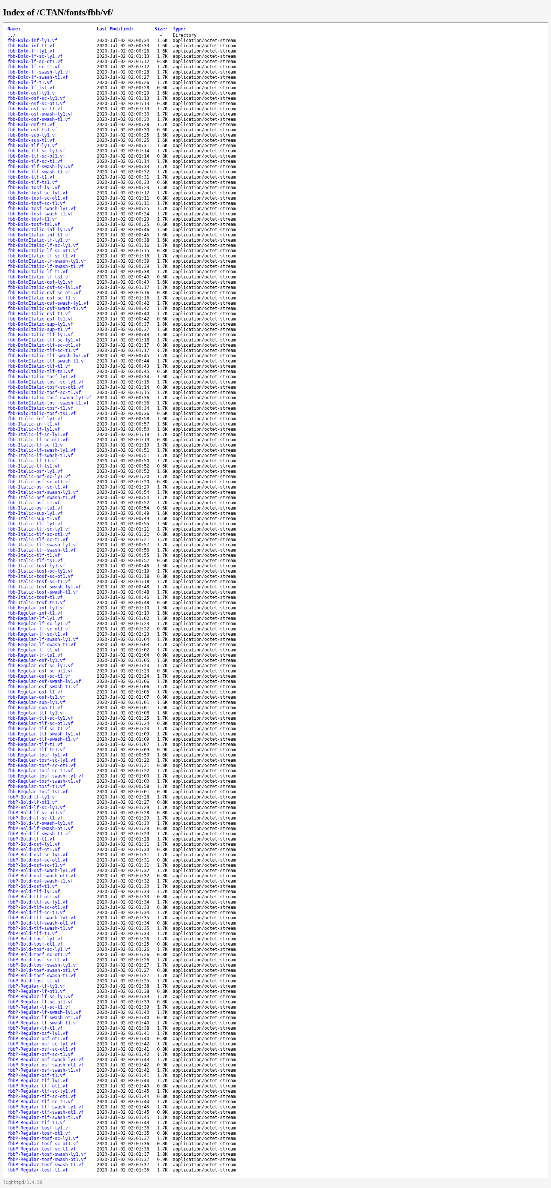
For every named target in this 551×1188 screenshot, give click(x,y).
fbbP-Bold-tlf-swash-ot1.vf (41, 923)
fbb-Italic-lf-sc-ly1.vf (37, 434)
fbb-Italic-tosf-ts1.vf (36, 602)
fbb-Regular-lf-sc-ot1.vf (38, 629)
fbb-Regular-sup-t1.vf (35, 707)
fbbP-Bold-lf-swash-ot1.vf (40, 828)
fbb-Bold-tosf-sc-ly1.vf (37, 192)
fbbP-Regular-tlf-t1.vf (36, 1122)
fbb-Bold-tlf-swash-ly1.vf (40, 166)
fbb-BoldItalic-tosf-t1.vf (40, 408)
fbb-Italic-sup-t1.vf (33, 518)
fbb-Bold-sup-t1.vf (31, 140)
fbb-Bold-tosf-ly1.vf (33, 187)
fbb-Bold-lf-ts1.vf (31, 87)
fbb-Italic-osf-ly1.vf (35, 471)
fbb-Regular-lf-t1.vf (33, 650)
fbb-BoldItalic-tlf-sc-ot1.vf (44, 345)
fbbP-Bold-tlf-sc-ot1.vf (37, 907)
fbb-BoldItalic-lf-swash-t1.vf (45, 266)
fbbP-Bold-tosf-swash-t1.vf (41, 975)
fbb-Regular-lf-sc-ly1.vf (38, 623)
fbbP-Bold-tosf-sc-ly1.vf (38, 949)
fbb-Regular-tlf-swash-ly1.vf (44, 734)
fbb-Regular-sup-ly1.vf (36, 702)
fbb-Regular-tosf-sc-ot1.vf (41, 765)
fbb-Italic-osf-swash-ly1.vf (42, 492)
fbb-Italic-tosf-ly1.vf (36, 565)
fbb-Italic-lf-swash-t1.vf (40, 455)
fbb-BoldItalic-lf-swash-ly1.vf (46, 261)
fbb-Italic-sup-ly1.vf (35, 513)
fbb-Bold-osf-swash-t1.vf (38, 119)
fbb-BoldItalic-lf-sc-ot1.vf (42, 250)
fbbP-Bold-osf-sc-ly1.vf (37, 854)
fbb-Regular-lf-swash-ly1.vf (42, 639)
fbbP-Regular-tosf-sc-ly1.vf (42, 1138)
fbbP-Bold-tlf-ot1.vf (33, 896)
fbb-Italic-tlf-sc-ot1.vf (38, 534)
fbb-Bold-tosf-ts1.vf (33, 224)
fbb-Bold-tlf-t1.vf (31, 177)
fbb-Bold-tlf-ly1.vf (32, 145)
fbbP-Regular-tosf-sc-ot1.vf (42, 1143)
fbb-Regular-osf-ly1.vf (36, 660)
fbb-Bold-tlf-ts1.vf (32, 182)
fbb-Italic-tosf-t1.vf (35, 597)
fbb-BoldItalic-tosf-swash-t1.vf (48, 403)
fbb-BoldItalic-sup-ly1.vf (40, 324)
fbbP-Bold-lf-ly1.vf (32, 797)
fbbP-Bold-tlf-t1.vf (32, 933)
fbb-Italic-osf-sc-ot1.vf (38, 481)
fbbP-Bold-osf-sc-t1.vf (36, 865)
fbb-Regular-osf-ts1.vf (36, 697)
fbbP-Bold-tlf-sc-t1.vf (36, 912)
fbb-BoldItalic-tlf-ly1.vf (40, 334)
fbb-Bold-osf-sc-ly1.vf (36, 98)
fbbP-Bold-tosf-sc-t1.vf (37, 959)
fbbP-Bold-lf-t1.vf (31, 839)
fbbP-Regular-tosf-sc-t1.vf (41, 1149)
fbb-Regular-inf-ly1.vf (36, 608)
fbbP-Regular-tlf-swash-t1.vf (44, 1117)
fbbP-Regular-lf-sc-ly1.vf (40, 996)
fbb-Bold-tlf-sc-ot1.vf (36, 156)
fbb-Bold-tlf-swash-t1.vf (38, 171)
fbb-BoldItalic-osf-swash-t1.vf (46, 308)
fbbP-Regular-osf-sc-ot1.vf (41, 1049)
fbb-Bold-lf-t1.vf (29, 82)
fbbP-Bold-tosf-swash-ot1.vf (42, 970)
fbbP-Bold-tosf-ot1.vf (35, 944)
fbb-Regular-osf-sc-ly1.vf (40, 665)
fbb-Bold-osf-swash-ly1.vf (40, 114)
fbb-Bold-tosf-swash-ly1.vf (41, 208)
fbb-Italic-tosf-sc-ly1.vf (40, 571)
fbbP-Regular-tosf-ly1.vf (38, 1128)
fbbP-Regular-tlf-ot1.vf (37, 1086)
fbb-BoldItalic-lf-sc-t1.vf (41, 256)
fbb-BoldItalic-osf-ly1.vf (40, 282)
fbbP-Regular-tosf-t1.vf (37, 1170)
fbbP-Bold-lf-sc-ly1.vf (36, 807)
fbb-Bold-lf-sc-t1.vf (33, 66)
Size (161, 29)
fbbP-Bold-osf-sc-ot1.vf (37, 860)
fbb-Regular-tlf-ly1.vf (36, 713)
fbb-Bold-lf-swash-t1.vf (37, 77)
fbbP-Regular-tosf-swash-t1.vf (45, 1164)
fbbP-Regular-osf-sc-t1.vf (40, 1054)
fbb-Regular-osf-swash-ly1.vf (44, 681)
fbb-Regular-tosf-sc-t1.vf (40, 770)
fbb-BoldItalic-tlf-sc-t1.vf (42, 350)
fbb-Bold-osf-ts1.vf (32, 129)
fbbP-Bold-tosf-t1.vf (33, 980)
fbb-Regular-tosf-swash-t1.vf (44, 781)
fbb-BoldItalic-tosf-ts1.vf (41, 413)
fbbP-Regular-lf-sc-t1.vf (38, 1007)
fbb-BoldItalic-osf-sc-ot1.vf (44, 292)
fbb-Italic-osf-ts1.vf (35, 508)
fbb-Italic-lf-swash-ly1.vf (41, 450)
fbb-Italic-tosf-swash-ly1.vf (44, 586)
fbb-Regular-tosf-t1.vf (36, 786)
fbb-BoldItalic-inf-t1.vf (38, 235)
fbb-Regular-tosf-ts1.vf (37, 791)
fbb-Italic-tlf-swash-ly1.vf (42, 544)
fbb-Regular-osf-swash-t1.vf (42, 686)
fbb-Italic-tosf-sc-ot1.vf (40, 576)
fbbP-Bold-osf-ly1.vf (33, 844)
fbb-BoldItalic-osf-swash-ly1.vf (48, 303)
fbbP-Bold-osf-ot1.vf (33, 849)
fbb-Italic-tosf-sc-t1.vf (38, 581)
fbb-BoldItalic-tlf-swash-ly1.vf (48, 355)
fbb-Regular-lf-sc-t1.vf (37, 634)
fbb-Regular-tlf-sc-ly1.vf (40, 718)
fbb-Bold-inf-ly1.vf (32, 40)
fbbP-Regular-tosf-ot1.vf (38, 1133)
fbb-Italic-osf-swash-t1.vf (41, 497)
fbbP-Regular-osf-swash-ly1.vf (45, 1059)
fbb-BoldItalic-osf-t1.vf (38, 313)
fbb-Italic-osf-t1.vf (33, 502)
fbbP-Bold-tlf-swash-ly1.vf (41, 917)
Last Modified (115, 29)
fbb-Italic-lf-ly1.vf (33, 429)
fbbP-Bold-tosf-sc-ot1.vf (38, 954)
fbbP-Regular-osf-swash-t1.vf (44, 1070)
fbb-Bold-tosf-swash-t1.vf (40, 214)
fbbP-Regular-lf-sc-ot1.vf (40, 1002)
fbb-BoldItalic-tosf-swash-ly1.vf (49, 397)
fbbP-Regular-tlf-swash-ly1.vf (45, 1107)
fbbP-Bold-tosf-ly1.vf (35, 938)
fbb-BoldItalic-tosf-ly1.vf (41, 376)
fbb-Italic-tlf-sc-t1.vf (37, 539)
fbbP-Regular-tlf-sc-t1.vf (40, 1101)
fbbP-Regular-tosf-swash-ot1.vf (46, 1159)
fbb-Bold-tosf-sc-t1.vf (36, 203)
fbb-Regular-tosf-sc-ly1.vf (41, 760)
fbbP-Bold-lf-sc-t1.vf (35, 818)
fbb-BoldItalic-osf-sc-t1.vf (42, 298)
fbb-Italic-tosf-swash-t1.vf (42, 592)
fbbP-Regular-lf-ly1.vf (36, 986)
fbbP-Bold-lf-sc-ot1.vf (36, 812)
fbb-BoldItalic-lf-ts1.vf (38, 277)
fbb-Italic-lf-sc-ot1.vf (37, 439)
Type (179, 29)
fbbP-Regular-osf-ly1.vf (37, 1033)
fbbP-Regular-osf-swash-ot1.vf (45, 1065)
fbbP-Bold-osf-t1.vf (32, 886)
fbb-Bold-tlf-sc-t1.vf (35, 161)
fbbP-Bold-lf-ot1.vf (32, 802)
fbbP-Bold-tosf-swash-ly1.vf (42, 965)
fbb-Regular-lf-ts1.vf (35, 655)
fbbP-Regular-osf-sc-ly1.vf (41, 1044)
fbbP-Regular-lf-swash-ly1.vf (44, 1012)
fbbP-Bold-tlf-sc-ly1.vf (37, 902)
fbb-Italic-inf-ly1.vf (35, 418)
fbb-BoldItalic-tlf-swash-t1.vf (46, 361)
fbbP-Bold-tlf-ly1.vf (33, 891)
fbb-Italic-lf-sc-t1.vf (36, 445)
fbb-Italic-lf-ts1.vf (33, 466)
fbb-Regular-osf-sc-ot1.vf (40, 671)
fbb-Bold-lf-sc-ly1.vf (35, 56)
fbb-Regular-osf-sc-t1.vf (38, 676)
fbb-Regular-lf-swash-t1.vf (41, 644)
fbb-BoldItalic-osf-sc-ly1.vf (44, 287)
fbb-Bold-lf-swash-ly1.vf (38, 72)
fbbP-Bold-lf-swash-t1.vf (38, 833)
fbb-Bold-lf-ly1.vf (31, 51)
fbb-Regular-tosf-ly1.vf (37, 755)
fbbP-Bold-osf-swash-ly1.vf (41, 870)
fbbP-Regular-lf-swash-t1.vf (42, 1023)
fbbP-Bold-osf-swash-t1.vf (40, 881)
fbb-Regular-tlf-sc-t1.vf (38, 728)
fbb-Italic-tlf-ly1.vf (35, 523)
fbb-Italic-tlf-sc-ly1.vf (38, 529)
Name (14, 29)
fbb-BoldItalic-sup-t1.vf (38, 329)
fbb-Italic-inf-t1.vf (33, 424)
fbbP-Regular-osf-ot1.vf (37, 1038)
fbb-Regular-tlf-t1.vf (35, 744)
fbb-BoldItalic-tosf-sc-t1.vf (44, 392)
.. (10, 35)
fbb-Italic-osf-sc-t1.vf (37, 487)
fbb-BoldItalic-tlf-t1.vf (38, 366)
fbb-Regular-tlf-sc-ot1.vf (40, 723)
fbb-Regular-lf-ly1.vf (35, 618)
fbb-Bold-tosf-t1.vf (32, 219)
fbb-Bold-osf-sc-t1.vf (35, 108)
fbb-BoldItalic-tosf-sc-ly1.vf (45, 382)
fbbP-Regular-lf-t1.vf (35, 1028)
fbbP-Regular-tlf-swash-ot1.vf (45, 1112)
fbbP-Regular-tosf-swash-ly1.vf (46, 1154)
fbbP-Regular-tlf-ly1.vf (37, 1080)
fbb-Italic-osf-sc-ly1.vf (38, 476)
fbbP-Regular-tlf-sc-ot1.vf (41, 1096)
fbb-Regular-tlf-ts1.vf (36, 749)
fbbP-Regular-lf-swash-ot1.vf (44, 1017)
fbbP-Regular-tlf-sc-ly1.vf (41, 1091)
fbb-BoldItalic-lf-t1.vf (37, 271)
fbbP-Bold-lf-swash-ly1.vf (40, 823)
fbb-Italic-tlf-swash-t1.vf (41, 550)
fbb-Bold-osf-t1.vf (31, 124)
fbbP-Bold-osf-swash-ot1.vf (41, 875)
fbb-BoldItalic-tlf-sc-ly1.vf (44, 340)
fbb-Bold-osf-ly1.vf (32, 93)
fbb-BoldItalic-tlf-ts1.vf (40, 371)
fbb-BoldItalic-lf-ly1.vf (38, 240)
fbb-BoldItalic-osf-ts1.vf (40, 319)
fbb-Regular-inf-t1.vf (35, 613)
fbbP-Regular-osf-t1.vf (36, 1075)
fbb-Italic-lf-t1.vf (32, 460)
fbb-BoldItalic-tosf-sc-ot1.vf (45, 387)
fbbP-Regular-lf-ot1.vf (36, 991)
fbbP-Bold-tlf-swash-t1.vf (40, 928)
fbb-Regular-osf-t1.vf (35, 692)
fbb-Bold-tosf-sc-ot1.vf (37, 198)
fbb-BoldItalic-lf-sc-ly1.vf (42, 245)
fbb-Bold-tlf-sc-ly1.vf (36, 150)
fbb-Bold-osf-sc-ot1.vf (36, 103)
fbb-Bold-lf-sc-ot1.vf (35, 61)
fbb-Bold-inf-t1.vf (31, 45)
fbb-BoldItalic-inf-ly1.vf (40, 229)
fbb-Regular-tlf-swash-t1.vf (42, 739)
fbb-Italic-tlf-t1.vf (33, 555)
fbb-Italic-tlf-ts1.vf (35, 560)
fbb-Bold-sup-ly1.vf (32, 135)
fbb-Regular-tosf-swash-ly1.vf (45, 776)
